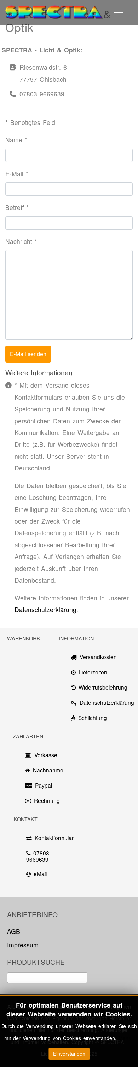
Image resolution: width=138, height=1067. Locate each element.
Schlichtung (92, 717)
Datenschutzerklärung (45, 609)
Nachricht (21, 241)
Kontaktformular (52, 837)
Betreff (17, 207)
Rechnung (47, 800)
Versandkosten (98, 657)
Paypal (43, 785)
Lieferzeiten (93, 672)
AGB (13, 931)
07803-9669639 (38, 856)
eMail (40, 874)
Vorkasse (45, 755)
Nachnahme (46, 770)
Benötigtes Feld (30, 122)
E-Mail (16, 173)
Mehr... (126, 1038)
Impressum (23, 944)
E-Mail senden (28, 354)
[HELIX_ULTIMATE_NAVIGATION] (118, 12)
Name (16, 139)
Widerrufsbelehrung (103, 687)
